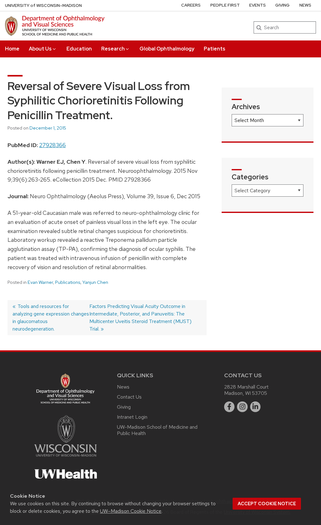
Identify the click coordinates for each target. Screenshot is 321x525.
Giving (282, 5)
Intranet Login (132, 417)
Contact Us (129, 397)
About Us (40, 48)
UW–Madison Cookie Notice (130, 511)
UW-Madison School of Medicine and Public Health (157, 430)
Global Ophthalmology (166, 48)
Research (113, 48)
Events (257, 5)
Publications (67, 282)
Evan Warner (40, 282)
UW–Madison (43, 5)
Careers (191, 5)
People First (225, 5)
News (305, 5)
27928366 (52, 145)
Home (12, 48)
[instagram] (242, 406)
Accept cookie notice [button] (267, 504)
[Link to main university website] (65, 457)
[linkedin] (255, 406)
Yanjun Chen (95, 282)
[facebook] (229, 406)
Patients (214, 48)
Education (79, 48)
